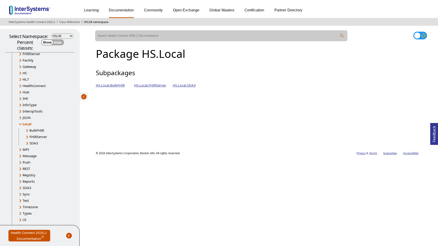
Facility (28, 60)
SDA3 (33, 143)
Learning (91, 10)
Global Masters (221, 10)
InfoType (29, 104)
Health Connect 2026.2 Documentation (30, 235)
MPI (26, 149)
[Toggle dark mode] (420, 35)
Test (26, 200)
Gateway (29, 66)
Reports (29, 181)
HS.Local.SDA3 (184, 85)
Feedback (434, 132)
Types (27, 213)
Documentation (121, 10)
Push (26, 162)
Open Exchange (186, 10)
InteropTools (32, 111)
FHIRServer (31, 53)
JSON (27, 117)
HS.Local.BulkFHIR (110, 85)
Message (29, 156)
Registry (29, 175)
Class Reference (69, 22)
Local (27, 124)
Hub (26, 92)
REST (26, 168)
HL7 (26, 79)
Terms (373, 153)
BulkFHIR (36, 130)
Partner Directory (288, 10)
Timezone (30, 207)
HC (25, 73)
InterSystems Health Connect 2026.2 (32, 22)
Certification (254, 10)
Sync (26, 194)
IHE (25, 98)
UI (24, 219)
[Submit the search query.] (341, 35)
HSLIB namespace (96, 22)
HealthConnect (34, 85)
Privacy (361, 153)
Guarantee (390, 153)
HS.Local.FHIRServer (150, 85)
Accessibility (411, 153)
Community (153, 10)
